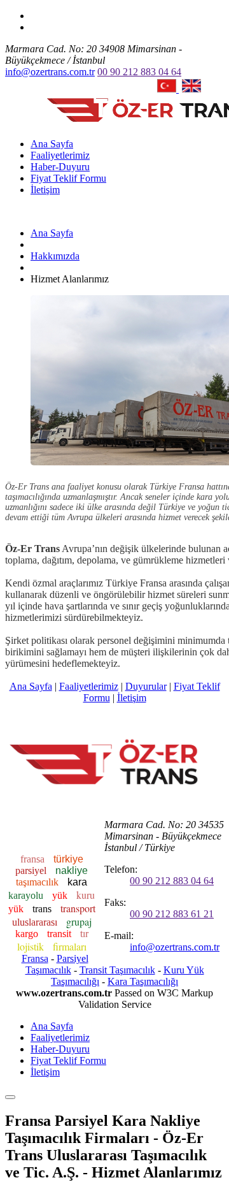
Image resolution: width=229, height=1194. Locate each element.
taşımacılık (38, 882)
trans (43, 908)
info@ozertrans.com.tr (50, 71)
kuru (85, 894)
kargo (28, 933)
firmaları (70, 946)
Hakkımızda (55, 256)
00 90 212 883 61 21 (172, 913)
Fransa (35, 958)
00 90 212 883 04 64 (139, 71)
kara (77, 882)
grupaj (79, 921)
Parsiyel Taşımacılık (56, 964)
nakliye (71, 870)
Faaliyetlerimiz (60, 155)
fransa (33, 859)
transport (77, 908)
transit (60, 933)
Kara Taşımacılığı (143, 981)
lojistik (31, 946)
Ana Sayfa (52, 143)
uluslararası (36, 922)
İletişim (45, 189)
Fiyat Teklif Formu (68, 178)
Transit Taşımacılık (117, 970)
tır (84, 933)
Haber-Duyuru (60, 166)
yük (61, 895)
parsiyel (32, 870)
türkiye (68, 859)
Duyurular (146, 686)
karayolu (27, 895)
